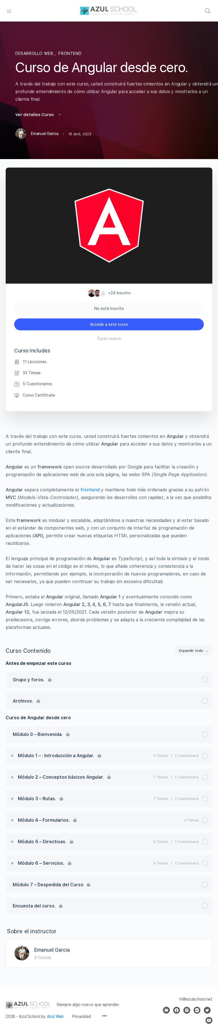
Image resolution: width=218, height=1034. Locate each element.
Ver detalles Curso (35, 114)
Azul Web (55, 1016)
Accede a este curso (109, 324)
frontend (90, 490)
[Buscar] (207, 11)
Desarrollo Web (34, 53)
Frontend (69, 53)
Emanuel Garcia (52, 950)
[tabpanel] (109, 532)
